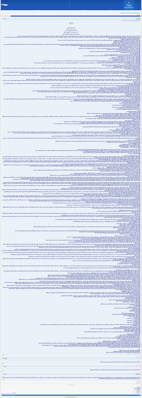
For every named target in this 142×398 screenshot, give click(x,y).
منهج (139, 383)
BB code (139, 390)
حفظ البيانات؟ (2, 5)
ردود (137, 383)
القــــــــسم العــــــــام (130, 12)
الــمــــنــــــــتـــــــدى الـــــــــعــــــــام (123, 12)
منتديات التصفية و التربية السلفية (136, 12)
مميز (138, 383)
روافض (136, 383)
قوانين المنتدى (138, 393)
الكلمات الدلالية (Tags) (138, 382)
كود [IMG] (139, 391)
